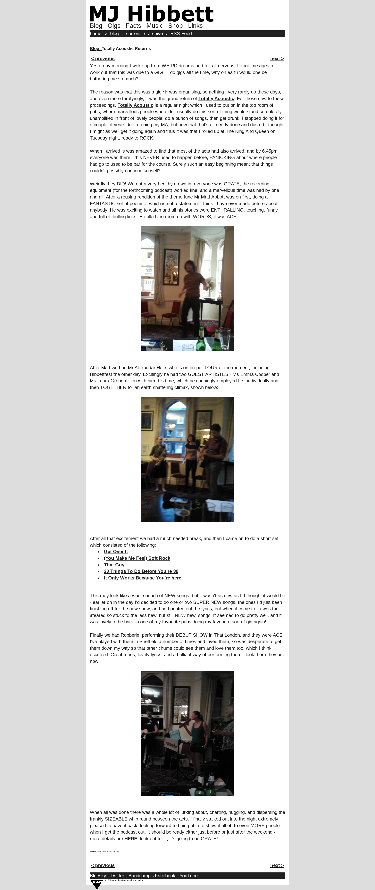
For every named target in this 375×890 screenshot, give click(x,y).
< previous (103, 58)
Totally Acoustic (216, 98)
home (95, 33)
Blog (96, 25)
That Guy (114, 564)
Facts (133, 25)
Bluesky (98, 875)
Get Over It (116, 551)
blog (114, 33)
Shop (175, 25)
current (133, 33)
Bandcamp (140, 875)
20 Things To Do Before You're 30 (141, 571)
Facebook (165, 875)
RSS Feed (181, 33)
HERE (130, 838)
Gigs (114, 25)
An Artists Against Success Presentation (123, 880)
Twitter (117, 875)
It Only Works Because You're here (142, 577)
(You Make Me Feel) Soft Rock (137, 558)
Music (154, 25)
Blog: (96, 48)
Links (195, 25)
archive (155, 33)
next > (277, 58)
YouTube (188, 875)
